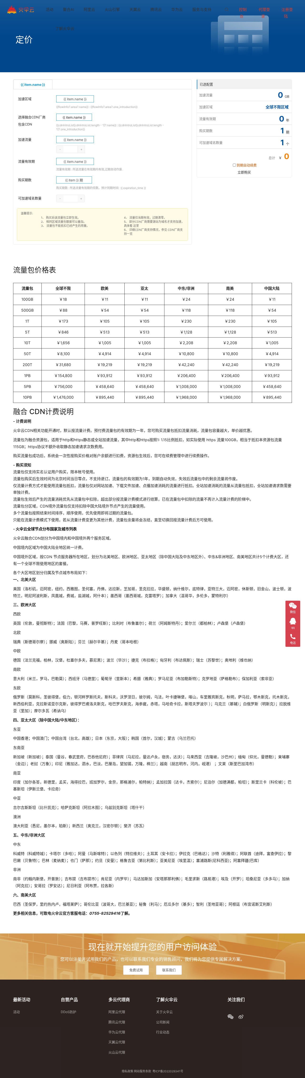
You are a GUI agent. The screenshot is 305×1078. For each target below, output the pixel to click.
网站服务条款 (142, 1071)
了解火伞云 (64, 28)
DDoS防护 (68, 1012)
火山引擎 (112, 9)
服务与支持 (201, 9)
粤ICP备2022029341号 (167, 1071)
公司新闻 (162, 1022)
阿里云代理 (116, 1012)
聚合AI (68, 9)
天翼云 (135, 9)
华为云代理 (116, 1032)
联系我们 (169, 970)
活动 (49, 9)
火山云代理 (116, 1052)
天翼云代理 (116, 1042)
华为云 (177, 9)
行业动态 (162, 1032)
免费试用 (136, 970)
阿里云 (89, 9)
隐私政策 (127, 1071)
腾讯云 (156, 9)
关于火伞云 (164, 1012)
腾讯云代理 (116, 1022)
